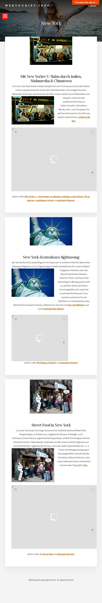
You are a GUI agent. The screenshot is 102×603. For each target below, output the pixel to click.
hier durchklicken (76, 305)
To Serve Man (46, 554)
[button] (5, 16)
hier (86, 465)
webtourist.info (28, 5)
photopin (61, 200)
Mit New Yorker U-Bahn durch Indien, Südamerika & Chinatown (51, 78)
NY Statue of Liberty (46, 363)
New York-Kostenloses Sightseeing (51, 257)
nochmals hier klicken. (53, 309)
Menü (93, 6)
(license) (71, 200)
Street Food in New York (51, 425)
